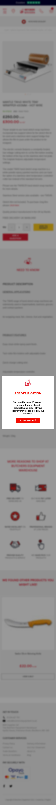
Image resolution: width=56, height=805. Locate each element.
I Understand (28, 420)
